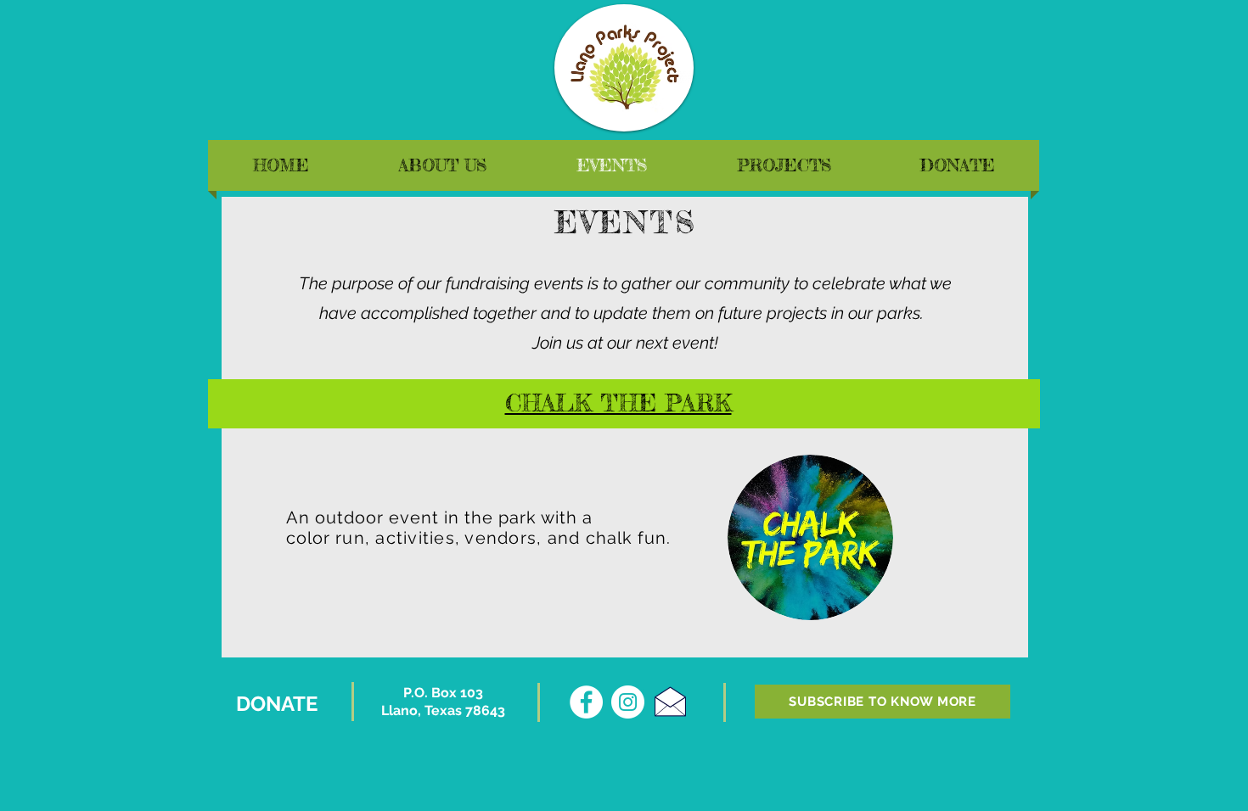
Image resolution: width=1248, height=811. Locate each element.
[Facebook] (586, 702)
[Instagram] (627, 702)
